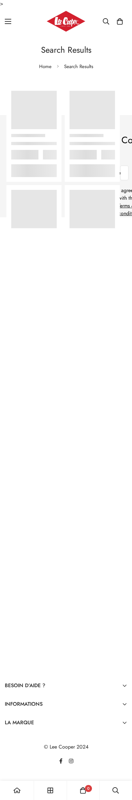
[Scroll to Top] (120, 766)
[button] (119, 21)
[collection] (50, 790)
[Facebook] (60, 761)
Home (45, 66)
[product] (17, 790)
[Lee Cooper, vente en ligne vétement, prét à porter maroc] (66, 21)
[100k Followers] (71, 761)
